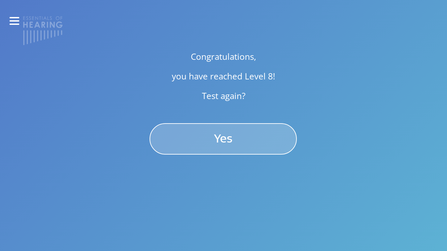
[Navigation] (14, 21)
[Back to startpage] (43, 30)
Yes (223, 138)
